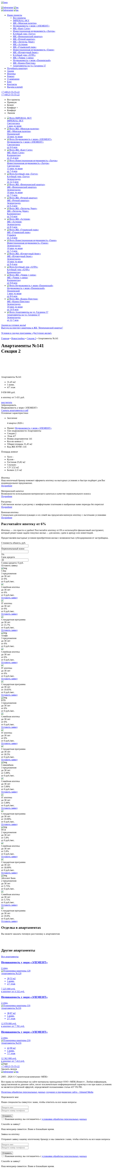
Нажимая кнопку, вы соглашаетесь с (45, 1119)
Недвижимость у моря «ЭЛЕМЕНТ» (33, 428)
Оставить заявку (9, 565)
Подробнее (6, 485)
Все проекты (13, 99)
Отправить (7, 1116)
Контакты (12, 84)
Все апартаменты (10, 956)
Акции (10, 71)
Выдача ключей (15, 87)
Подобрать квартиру (17, 68)
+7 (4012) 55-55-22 (10, 92)
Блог (9, 81)
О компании (13, 79)
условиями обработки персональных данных (64, 1119)
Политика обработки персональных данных (23, 1092)
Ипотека (11, 73)
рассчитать (6, 402)
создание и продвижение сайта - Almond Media (69, 1092)
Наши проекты (14, 15)
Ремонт (10, 76)
